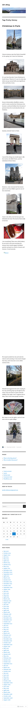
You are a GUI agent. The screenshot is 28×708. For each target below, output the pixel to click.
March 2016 (7, 652)
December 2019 (8, 581)
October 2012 (7, 661)
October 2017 (7, 621)
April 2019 (6, 597)
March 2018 (7, 612)
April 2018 (6, 610)
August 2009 (7, 684)
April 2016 (6, 650)
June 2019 (6, 593)
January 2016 (7, 654)
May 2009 (6, 688)
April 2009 (6, 690)
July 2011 (6, 665)
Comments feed (8, 477)
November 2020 (8, 572)
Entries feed (7, 475)
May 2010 (6, 677)
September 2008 (8, 698)
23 (14, 533)
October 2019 (7, 585)
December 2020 (8, 570)
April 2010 (6, 679)
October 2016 (7, 642)
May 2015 (6, 656)
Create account (8, 471)
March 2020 (7, 578)
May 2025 (6, 559)
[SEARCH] (24, 506)
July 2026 (6, 551)
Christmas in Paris (11, 26)
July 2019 (6, 591)
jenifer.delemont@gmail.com (10, 490)
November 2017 (8, 620)
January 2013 (7, 660)
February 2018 (7, 614)
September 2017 (8, 623)
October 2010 (7, 671)
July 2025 (6, 557)
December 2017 (8, 618)
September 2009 (8, 682)
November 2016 (8, 640)
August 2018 (7, 602)
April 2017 (6, 631)
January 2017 (7, 637)
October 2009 (7, 681)
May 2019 (6, 595)
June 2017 (6, 627)
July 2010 (6, 673)
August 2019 (7, 589)
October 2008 (7, 696)
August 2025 (7, 555)
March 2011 (7, 667)
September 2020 (8, 574)
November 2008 (8, 694)
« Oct (6, 539)
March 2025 (7, 562)
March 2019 (7, 599)
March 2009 (7, 692)
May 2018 (6, 608)
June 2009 (6, 686)
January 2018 (7, 616)
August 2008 (7, 700)
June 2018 (6, 606)
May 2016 (6, 648)
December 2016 (8, 639)
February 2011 (7, 669)
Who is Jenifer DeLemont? (11, 460)
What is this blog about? (10, 458)
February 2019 (7, 600)
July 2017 (6, 625)
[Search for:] (12, 506)
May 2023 (6, 566)
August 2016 (7, 646)
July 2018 (6, 604)
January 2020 (7, 580)
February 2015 (7, 658)
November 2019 (8, 583)
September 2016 (8, 644)
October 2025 (7, 553)
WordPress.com (8, 479)
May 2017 (6, 629)
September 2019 (8, 587)
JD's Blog (6, 5)
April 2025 (6, 560)
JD (5, 447)
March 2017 (7, 633)
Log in (5, 473)
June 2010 (6, 675)
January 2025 (7, 564)
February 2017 (7, 635)
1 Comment (18, 447)
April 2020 (6, 576)
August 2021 (7, 568)
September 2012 (8, 663)
